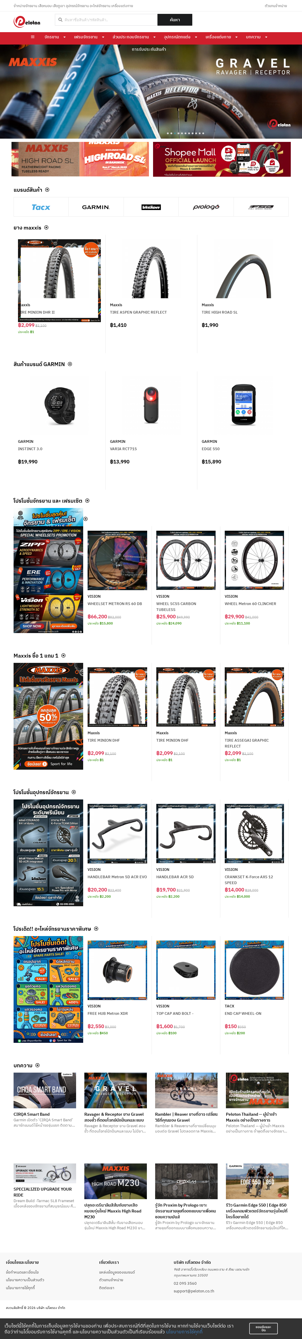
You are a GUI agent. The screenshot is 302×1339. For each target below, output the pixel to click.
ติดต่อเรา (106, 1287)
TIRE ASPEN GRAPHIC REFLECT (138, 312)
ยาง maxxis (27, 227)
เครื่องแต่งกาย (218, 37)
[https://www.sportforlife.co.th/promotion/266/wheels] (48, 579)
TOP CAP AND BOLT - (174, 1013)
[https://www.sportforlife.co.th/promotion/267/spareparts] (48, 989)
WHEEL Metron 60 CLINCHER (250, 603)
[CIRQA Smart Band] (45, 1090)
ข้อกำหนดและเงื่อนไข (22, 1272)
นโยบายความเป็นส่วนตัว (25, 1279)
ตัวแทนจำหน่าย (276, 6)
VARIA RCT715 (123, 448)
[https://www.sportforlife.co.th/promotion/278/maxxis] (48, 716)
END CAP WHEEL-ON (243, 1013)
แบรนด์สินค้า (28, 189)
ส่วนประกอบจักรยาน (131, 37)
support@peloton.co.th (194, 1291)
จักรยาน (52, 37)
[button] (168, 133)
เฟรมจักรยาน (86, 37)
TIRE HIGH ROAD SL (220, 312)
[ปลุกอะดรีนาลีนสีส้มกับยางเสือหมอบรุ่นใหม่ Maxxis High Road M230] (115, 1181)
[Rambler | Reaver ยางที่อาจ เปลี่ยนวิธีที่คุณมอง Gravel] (186, 1090)
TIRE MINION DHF (104, 740)
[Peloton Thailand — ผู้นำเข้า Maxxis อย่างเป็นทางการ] (257, 1090)
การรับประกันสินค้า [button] (149, 49)
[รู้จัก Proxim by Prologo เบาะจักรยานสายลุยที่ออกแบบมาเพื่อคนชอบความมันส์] (186, 1181)
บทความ (253, 37)
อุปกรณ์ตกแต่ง (177, 37)
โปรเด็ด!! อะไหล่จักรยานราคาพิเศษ (52, 928)
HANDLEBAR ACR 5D (175, 876)
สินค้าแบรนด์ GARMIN (39, 364)
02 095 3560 (185, 1283)
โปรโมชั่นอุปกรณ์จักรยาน (41, 792)
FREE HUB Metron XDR (108, 1013)
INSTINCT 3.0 (30, 448)
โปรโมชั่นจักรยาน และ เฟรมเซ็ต (48, 500)
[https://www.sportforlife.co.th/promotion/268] (48, 852)
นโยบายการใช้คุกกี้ (184, 1332)
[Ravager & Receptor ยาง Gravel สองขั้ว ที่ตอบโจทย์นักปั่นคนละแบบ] (115, 1090)
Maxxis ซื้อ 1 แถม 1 (36, 655)
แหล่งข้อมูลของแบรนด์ (117, 1272)
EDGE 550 (211, 448)
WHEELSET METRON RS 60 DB (115, 603)
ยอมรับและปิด (263, 1328)
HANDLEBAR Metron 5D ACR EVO (117, 876)
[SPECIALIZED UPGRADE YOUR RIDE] (45, 1173)
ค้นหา (175, 19)
